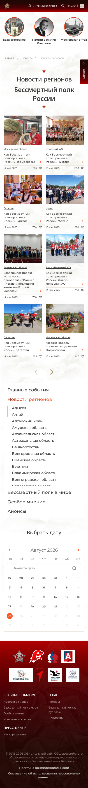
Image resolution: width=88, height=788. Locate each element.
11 (21, 597)
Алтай (17, 414)
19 (32, 606)
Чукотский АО (54, 149)
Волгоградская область (34, 479)
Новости (26, 58)
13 (44, 597)
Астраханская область (33, 440)
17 (9, 606)
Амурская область (29, 427)
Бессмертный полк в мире (21, 707)
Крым (49, 208)
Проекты (54, 702)
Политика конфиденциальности (44, 767)
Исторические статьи (17, 719)
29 (32, 578)
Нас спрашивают (15, 734)
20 (44, 606)
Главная (9, 58)
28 (21, 578)
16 (78, 597)
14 (55, 597)
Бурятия (9, 208)
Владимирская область (34, 473)
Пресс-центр (15, 727)
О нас (53, 695)
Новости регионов (16, 702)
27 (9, 578)
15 (66, 597)
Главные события (19, 695)
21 (55, 606)
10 (9, 597)
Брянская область (29, 460)
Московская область (16, 149)
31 (55, 578)
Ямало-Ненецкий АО (58, 267)
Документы (56, 718)
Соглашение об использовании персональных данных (44, 775)
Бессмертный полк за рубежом (62, 710)
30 (44, 578)
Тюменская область (15, 267)
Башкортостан (25, 447)
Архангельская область (34, 434)
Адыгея (19, 408)
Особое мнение (14, 713)
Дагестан (9, 337)
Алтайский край (27, 421)
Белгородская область (33, 453)
